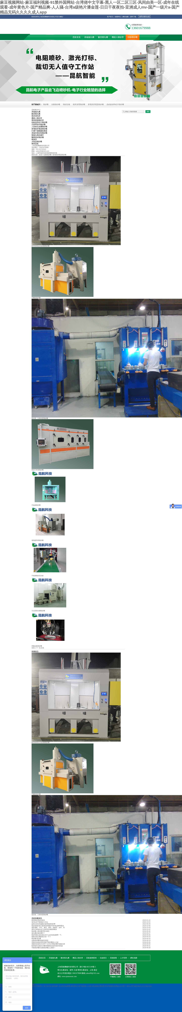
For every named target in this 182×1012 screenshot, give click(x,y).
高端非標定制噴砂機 (39, 133)
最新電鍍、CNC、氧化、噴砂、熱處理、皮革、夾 (48, 927)
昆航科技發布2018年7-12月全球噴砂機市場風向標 (48, 944)
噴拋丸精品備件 (38, 135)
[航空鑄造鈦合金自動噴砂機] (76, 245)
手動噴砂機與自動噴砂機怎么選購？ (43, 948)
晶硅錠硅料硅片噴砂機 (115, 104)
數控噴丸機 (36, 114)
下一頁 (38, 648)
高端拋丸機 (36, 112)
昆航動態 (113, 958)
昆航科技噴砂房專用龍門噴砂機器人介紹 (45, 942)
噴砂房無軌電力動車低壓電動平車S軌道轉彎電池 (48, 926)
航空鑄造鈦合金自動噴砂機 (40, 246)
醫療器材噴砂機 (38, 137)
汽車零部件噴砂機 (38, 124)
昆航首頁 (42, 958)
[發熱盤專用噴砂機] (50, 539)
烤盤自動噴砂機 (37, 646)
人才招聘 (123, 958)
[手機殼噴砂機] (62, 296)
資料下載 (133, 17)
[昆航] (42, 31)
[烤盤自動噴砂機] (50, 645)
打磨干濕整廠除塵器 (39, 131)
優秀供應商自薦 (144, 16)
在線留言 (103, 958)
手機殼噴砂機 (36, 298)
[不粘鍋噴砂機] (50, 504)
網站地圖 (125, 17)
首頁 (40, 155)
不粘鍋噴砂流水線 (37, 576)
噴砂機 (45, 104)
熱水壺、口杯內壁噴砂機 (40, 418)
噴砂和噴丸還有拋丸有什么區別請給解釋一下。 (47, 935)
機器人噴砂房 (37, 118)
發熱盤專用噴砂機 (37, 540)
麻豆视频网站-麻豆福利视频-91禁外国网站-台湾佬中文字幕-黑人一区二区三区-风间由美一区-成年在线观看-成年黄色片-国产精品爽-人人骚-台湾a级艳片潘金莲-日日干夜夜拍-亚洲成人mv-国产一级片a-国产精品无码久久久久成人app (90, 7)
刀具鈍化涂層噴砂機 (39, 127)
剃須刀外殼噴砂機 (37, 470)
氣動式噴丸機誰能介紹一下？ (41, 937)
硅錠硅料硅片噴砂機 (39, 122)
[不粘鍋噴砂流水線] (50, 574)
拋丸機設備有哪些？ (38, 933)
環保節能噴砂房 (38, 120)
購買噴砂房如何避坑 (38, 920)
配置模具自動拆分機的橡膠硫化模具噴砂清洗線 (47, 946)
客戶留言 (110, 17)
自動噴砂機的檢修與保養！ (40, 940)
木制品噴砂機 (37, 141)
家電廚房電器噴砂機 (96, 104)
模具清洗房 (36, 116)
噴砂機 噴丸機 (36, 938)
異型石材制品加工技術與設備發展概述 (44, 929)
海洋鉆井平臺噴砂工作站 (40, 922)
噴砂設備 (66, 104)
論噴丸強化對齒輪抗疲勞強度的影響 (43, 924)
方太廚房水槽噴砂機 (38, 611)
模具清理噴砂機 (79, 104)
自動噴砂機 (55, 104)
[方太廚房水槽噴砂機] (50, 609)
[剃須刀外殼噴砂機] (62, 468)
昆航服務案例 (91, 958)
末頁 (42, 648)
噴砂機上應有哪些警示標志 (40, 931)
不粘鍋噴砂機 (36, 505)
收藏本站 (118, 17)
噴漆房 (34, 139)
